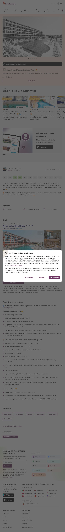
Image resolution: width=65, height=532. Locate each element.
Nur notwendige (28, 277)
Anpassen (41, 277)
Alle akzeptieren (54, 277)
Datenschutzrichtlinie (16, 265)
